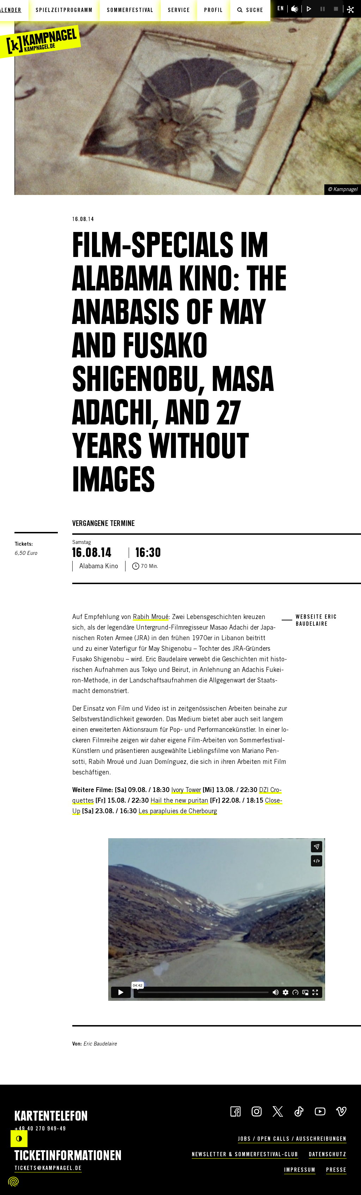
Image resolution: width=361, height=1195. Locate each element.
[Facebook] (235, 1111)
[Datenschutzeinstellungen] (13, 1181)
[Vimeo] (341, 1111)
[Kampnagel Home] (40, 29)
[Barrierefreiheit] (295, 9)
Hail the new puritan (179, 801)
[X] (278, 1111)
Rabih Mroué (151, 617)
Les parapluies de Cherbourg (178, 812)
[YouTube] (320, 1111)
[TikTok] (299, 1111)
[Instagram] (256, 1111)
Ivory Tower (186, 791)
